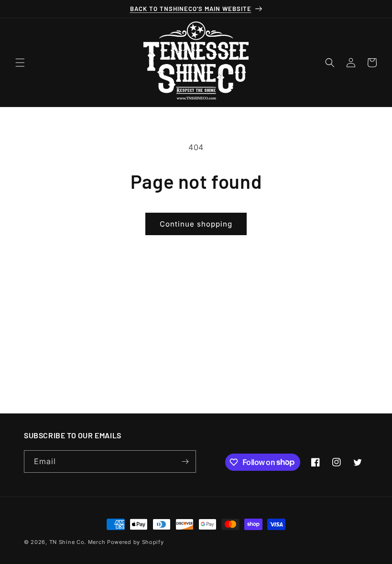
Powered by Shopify (135, 542)
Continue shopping (196, 223)
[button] (20, 62)
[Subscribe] (185, 461)
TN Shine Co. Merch (77, 542)
